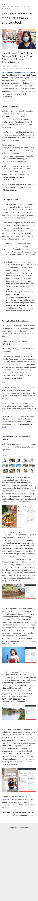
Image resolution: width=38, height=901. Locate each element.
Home (3, 4)
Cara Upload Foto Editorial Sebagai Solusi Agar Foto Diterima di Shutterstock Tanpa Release (17, 58)
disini (4, 427)
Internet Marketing (10, 66)
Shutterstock (8, 68)
